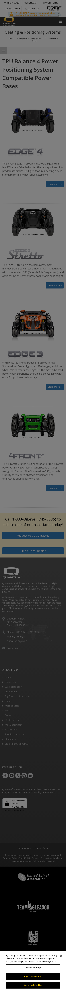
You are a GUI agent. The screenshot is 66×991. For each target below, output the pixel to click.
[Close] (61, 955)
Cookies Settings (33, 967)
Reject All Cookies (33, 976)
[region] (33, 971)
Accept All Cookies (33, 985)
